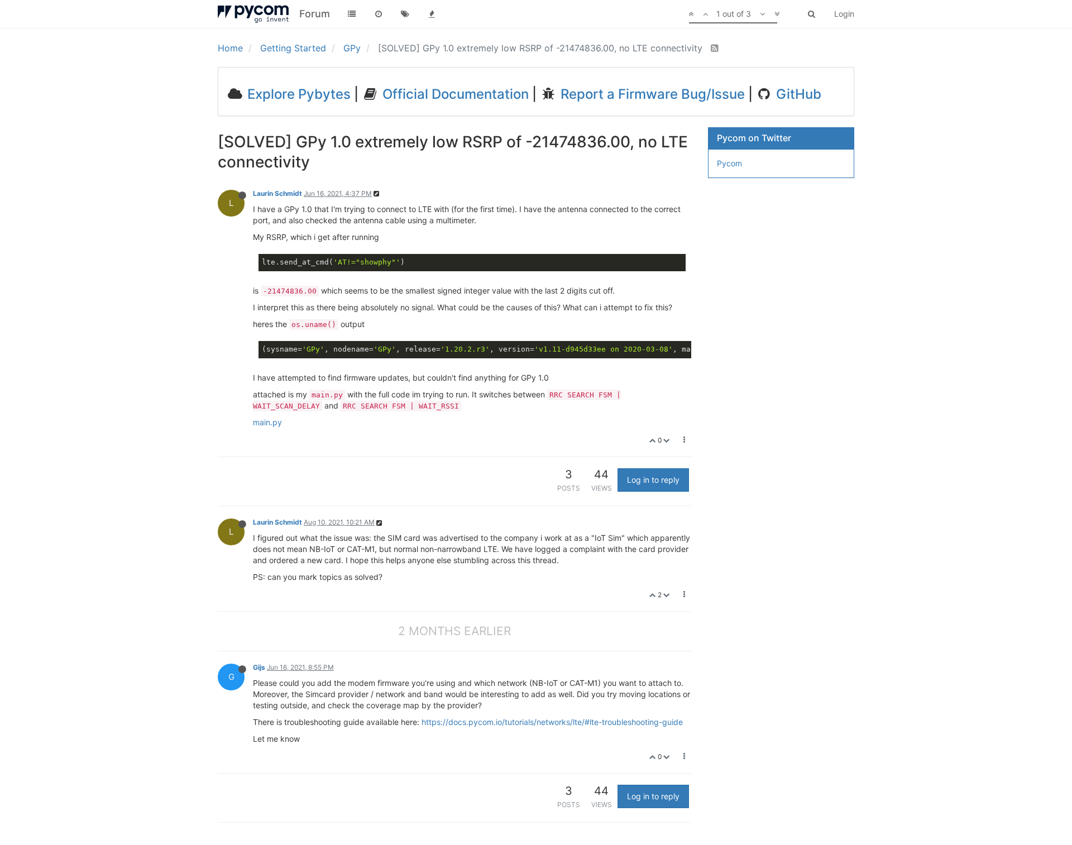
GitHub (797, 94)
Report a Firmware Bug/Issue (651, 94)
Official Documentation (454, 94)
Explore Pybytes (297, 94)
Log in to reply (653, 479)
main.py (267, 422)
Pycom (729, 163)
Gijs (259, 667)
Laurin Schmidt (277, 193)
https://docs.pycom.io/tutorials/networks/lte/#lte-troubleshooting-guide (552, 722)
